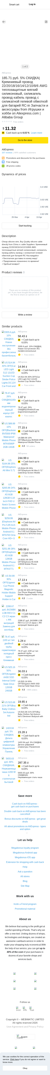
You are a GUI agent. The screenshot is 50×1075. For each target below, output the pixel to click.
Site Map (25, 886)
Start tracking (25, 226)
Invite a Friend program (25, 904)
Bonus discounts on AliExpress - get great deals (25, 820)
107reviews (7, 152)
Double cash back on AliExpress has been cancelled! (25, 812)
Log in (32, 4)
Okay (25, 1068)
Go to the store (25, 140)
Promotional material (25, 909)
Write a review (25, 315)
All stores (25, 876)
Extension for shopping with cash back (25, 862)
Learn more (36, 133)
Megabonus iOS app (25, 857)
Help (25, 867)
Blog (25, 881)
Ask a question (25, 871)
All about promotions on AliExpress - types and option (25, 827)
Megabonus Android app (25, 852)
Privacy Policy (35, 1027)
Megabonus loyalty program (25, 848)
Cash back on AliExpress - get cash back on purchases (25, 805)
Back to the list (4, 22)
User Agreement (15, 1027)
